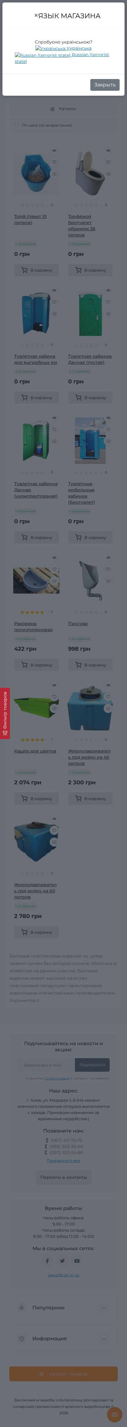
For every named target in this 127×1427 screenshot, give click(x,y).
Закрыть (105, 85)
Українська (78, 48)
